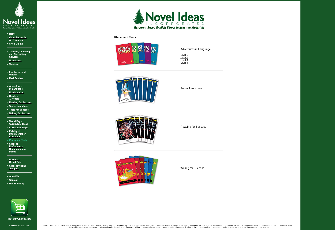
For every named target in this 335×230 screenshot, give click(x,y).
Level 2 (184, 57)
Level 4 (184, 62)
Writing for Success (192, 168)
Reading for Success (193, 126)
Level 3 (184, 60)
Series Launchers (191, 88)
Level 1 (184, 55)
